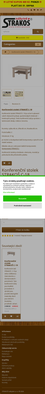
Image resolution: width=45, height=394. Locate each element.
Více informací (9, 192)
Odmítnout (22, 212)
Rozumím (22, 198)
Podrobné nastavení (22, 205)
